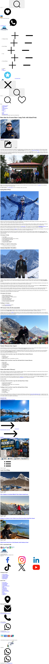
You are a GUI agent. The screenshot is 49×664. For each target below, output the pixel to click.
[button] (7, 103)
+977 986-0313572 (3, 399)
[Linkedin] (36, 563)
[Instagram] (22, 563)
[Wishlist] (22, 103)
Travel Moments (4, 584)
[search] (16, 92)
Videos (3, 586)
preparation (21, 377)
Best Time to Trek (5, 114)
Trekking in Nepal (5, 105)
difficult (12, 312)
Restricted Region (5, 577)
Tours (3, 107)
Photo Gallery (4, 587)
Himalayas (44, 226)
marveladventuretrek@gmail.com (5, 613)
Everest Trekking (4, 574)
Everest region (23, 226)
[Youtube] (36, 570)
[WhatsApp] (7, 654)
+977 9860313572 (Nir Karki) (5, 631)
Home (3, 112)
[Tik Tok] (7, 570)
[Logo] (4, 553)
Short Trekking (4, 578)
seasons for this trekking (35, 150)
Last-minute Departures (5, 585)
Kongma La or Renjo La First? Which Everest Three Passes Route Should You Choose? (17, 518)
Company (3, 109)
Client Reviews (4, 588)
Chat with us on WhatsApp (11, 399)
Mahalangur (41, 226)
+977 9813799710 (10, 187)
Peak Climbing (4, 106)
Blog (3, 69)
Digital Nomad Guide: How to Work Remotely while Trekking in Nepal (14, 542)
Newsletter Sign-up (5, 590)
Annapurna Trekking (5, 575)
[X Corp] (22, 570)
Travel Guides (4, 582)
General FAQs (4, 593)
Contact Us (4, 70)
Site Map (3, 592)
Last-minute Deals (17, 78)
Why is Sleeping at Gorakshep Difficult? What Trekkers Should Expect (14, 494)
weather (38, 151)
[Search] (16, 4)
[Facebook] (7, 563)
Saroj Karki (2, 139)
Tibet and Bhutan (5, 108)
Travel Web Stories (5, 583)
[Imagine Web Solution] (11, 647)
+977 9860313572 (3, 25)
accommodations (7, 304)
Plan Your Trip (4, 589)
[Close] (8, 85)
